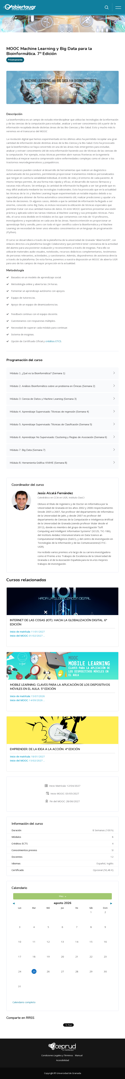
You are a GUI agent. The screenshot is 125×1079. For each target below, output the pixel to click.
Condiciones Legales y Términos (57, 1055)
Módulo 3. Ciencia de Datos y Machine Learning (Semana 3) (43, 399)
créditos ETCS (53, 341)
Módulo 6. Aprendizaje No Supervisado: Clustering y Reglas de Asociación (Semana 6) (58, 437)
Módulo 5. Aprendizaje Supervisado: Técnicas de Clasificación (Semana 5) (51, 424)
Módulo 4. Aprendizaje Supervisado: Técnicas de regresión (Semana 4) (49, 411)
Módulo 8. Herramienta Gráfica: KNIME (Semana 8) (38, 463)
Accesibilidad (62, 1060)
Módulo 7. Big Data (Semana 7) (27, 450)
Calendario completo (24, 1002)
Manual (79, 1055)
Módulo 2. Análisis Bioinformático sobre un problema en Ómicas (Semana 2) (52, 386)
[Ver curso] (62, 601)
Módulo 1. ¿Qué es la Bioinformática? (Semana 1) (37, 373)
